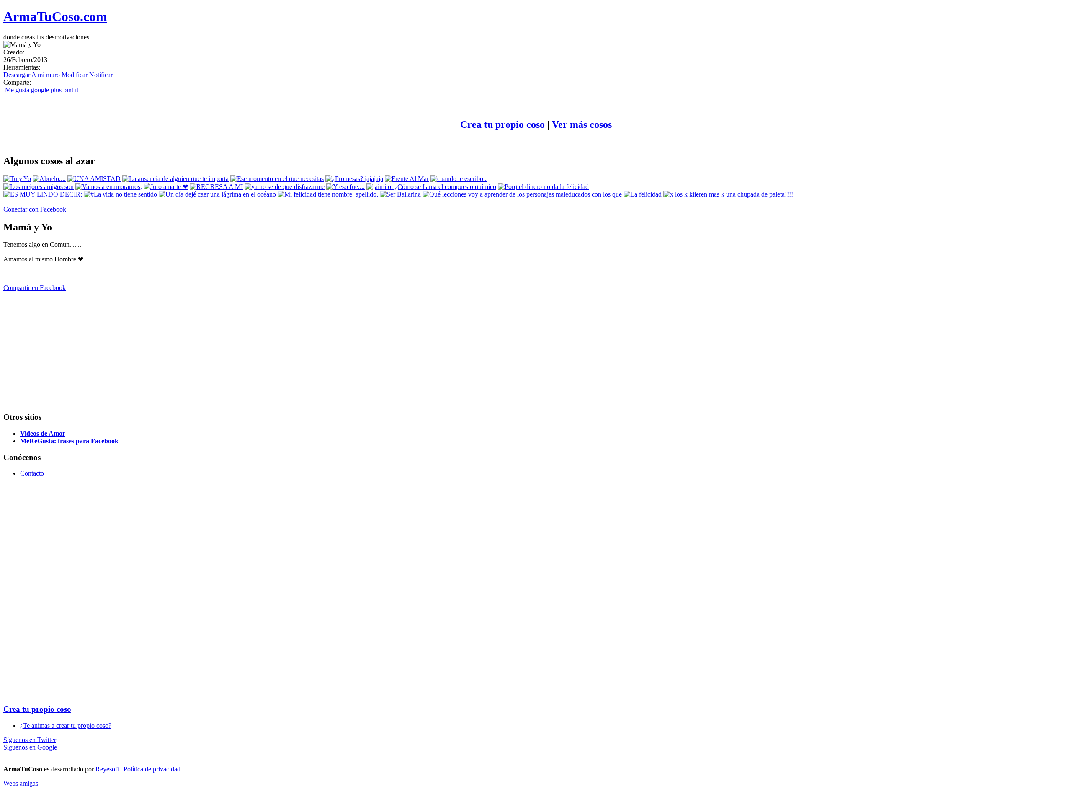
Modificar (75, 74)
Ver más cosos (582, 124)
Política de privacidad (152, 769)
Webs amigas (20, 783)
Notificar (101, 74)
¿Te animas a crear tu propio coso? (65, 725)
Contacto (32, 473)
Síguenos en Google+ (32, 747)
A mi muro (45, 74)
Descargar (16, 74)
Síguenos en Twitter (29, 739)
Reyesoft (107, 769)
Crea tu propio (502, 124)
